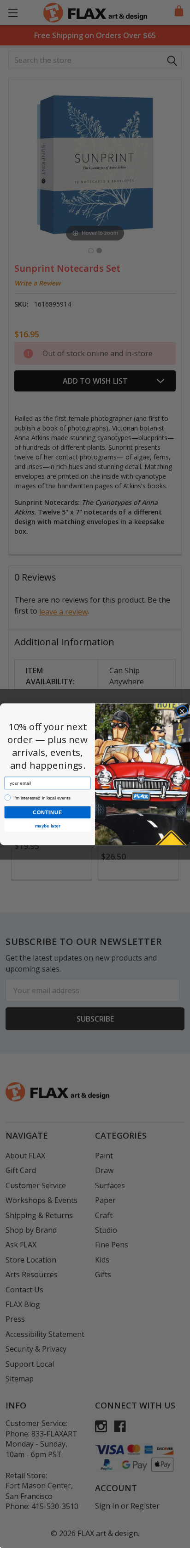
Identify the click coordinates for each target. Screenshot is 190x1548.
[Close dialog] (182, 711)
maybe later (47, 825)
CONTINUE (47, 812)
